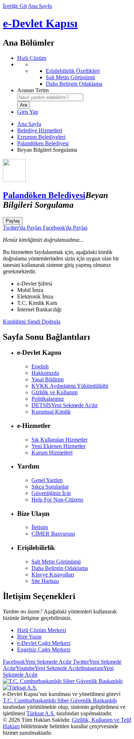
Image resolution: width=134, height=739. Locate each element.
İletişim (39, 527)
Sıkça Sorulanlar (50, 487)
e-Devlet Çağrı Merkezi (43, 643)
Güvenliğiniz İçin (51, 493)
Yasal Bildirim (47, 379)
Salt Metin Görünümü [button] (56, 562)
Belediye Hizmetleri (39, 130)
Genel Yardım (47, 480)
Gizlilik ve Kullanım (54, 392)
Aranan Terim (33, 90)
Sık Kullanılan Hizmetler (59, 440)
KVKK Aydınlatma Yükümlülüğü (69, 386)
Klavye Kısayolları (52, 574)
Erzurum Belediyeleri (41, 137)
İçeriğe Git (15, 6)
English (40, 366)
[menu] (74, 74)
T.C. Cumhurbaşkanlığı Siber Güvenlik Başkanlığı (60, 700)
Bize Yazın (29, 637)
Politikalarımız (47, 399)
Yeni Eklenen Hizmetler (58, 446)
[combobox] (50, 97)
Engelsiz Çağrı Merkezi (43, 649)
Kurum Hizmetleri (52, 452)
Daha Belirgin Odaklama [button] (59, 568)
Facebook (37, 662)
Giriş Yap (27, 112)
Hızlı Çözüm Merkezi (41, 630)
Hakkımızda (45, 373)
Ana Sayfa (40, 6)
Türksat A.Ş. (40, 713)
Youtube (48, 668)
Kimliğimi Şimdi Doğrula (31, 322)
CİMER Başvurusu (53, 534)
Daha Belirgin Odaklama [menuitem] (74, 84)
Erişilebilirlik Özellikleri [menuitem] (73, 71)
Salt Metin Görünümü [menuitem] (70, 77)
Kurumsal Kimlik (51, 412)
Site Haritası (45, 581)
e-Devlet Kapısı (40, 23)
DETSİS (64, 405)
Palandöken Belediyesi (43, 143)
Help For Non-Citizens (57, 499)
